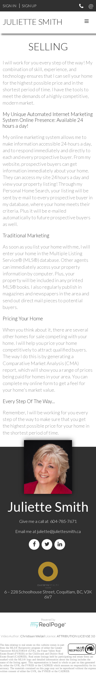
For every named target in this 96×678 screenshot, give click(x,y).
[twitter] (48, 544)
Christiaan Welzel (32, 636)
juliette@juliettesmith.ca (59, 531)
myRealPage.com (48, 625)
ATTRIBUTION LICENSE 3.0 (76, 636)
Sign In (9, 5)
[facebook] (35, 544)
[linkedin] (60, 544)
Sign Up (29, 5)
